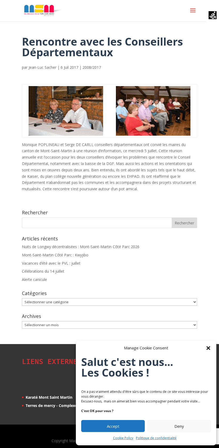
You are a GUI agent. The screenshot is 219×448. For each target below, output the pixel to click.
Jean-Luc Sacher (42, 67)
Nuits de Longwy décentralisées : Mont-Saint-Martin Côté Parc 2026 (80, 246)
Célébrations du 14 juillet (43, 271)
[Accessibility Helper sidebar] (212, 15)
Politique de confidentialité (156, 438)
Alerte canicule (34, 279)
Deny (179, 426)
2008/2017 (92, 67)
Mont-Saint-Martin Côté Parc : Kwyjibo (55, 254)
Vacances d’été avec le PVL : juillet (51, 263)
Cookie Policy (123, 438)
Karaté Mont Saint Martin (49, 397)
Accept (113, 426)
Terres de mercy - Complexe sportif (58, 405)
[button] (208, 348)
